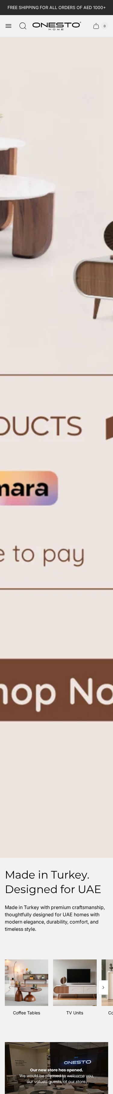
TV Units (74, 1012)
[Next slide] (103, 987)
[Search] (23, 26)
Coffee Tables (26, 1012)
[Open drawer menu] (8, 26)
